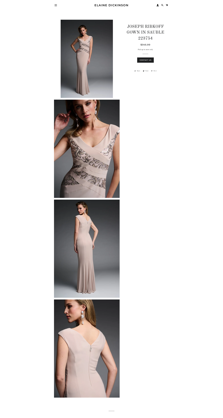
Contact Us (145, 60)
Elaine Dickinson (111, 5)
